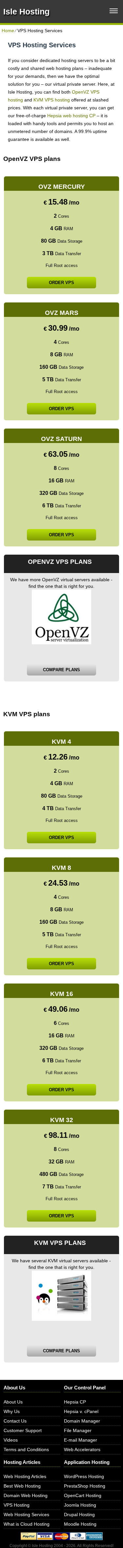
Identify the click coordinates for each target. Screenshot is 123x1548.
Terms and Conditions (26, 1449)
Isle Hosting (26, 11)
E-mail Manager (80, 1440)
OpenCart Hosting (82, 1495)
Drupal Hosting (79, 1514)
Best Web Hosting (22, 1486)
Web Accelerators (82, 1449)
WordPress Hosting (84, 1476)
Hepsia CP (75, 1401)
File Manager (78, 1430)
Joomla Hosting (80, 1505)
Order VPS (61, 282)
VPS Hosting (17, 1505)
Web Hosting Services (26, 1514)
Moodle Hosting (80, 1524)
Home (8, 30)
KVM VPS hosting (51, 99)
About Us (13, 1401)
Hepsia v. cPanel (81, 1411)
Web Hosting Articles (25, 1476)
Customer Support (23, 1430)
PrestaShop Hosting (84, 1486)
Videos (11, 1440)
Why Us (12, 1411)
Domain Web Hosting (26, 1495)
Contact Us (15, 1421)
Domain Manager (82, 1421)
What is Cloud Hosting (27, 1524)
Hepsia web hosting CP (71, 115)
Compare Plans (61, 669)
